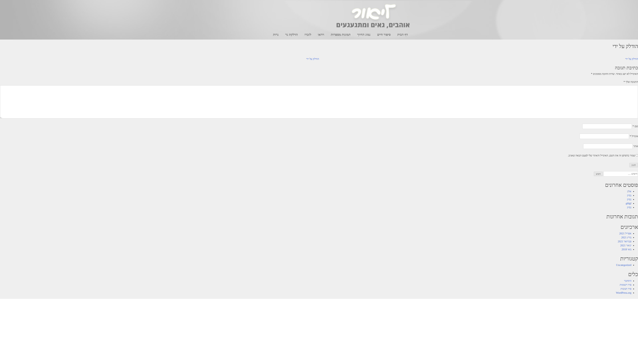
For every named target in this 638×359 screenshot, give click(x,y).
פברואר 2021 (624, 241)
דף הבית (402, 34)
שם (635, 126)
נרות (276, 34)
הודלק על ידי (312, 59)
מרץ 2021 (626, 237)
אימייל (634, 136)
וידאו (321, 34)
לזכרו (308, 34)
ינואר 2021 (625, 245)
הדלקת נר (291, 34)
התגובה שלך (631, 81)
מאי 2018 (626, 249)
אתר (635, 146)
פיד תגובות (626, 288)
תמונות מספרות (341, 34)
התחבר (627, 280)
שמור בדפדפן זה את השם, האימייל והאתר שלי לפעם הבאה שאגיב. (601, 155)
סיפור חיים (384, 34)
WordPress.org (623, 292)
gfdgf (628, 203)
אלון (629, 191)
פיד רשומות (625, 284)
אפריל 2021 (625, 233)
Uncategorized (623, 265)
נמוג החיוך (364, 34)
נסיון (629, 195)
